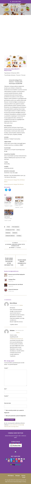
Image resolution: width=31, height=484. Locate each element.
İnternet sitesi (7, 403)
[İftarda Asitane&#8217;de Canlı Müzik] (8, 212)
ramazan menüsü (10, 235)
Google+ (19, 247)
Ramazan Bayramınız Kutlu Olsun (22, 263)
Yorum (6, 368)
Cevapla (21, 305)
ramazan (15, 232)
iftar (8, 226)
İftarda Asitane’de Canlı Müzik (8, 216)
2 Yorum (23, 75)
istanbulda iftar (10, 229)
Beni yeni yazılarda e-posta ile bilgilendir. (16, 415)
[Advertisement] (15, 37)
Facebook (15, 242)
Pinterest (13, 247)
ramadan (8, 232)
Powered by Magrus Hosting (19, 481)
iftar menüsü (15, 226)
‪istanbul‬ (19, 235)
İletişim (17, 475)
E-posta (6, 396)
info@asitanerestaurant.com (16, 338)
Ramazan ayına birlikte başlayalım (11, 69)
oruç (18, 229)
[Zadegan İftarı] (8, 199)
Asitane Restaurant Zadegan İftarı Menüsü (14, 184)
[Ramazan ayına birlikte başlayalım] (19, 199)
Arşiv (23, 477)
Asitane (13, 75)
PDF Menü (11, 475)
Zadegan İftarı (7, 202)
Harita (23, 475)
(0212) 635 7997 (16, 1)
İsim (5, 389)
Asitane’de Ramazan (13, 289)
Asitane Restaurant (20, 480)
